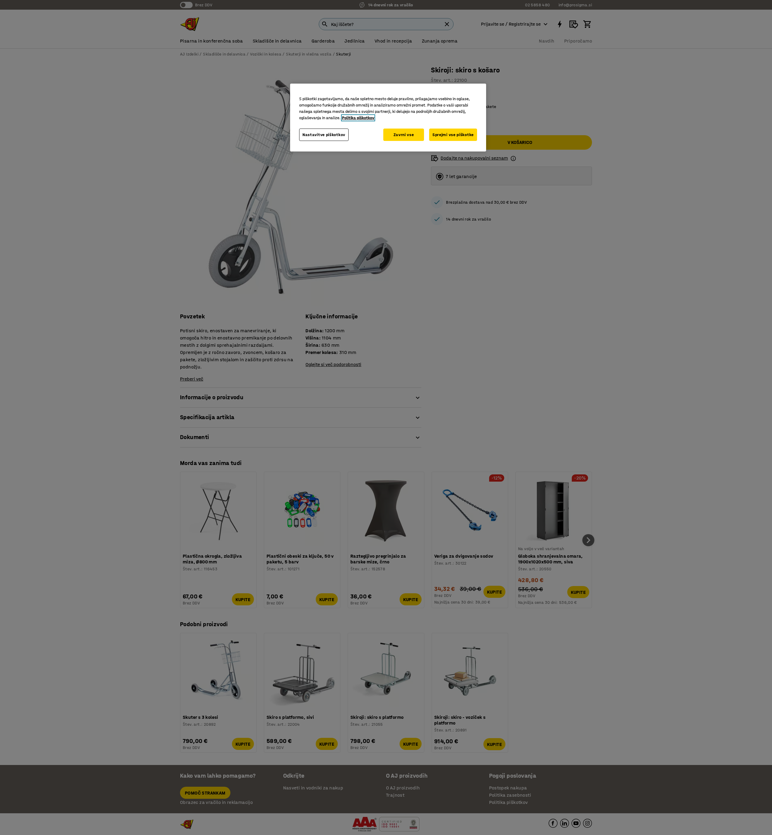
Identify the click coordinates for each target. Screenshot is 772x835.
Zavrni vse (404, 134)
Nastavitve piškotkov (323, 134)
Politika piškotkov (358, 117)
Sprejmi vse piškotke (453, 134)
